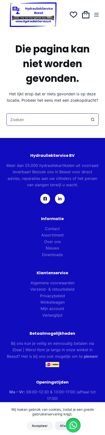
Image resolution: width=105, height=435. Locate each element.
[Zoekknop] (92, 119)
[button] (73, 425)
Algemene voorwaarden (52, 282)
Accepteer (40, 426)
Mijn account (52, 308)
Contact (52, 228)
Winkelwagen (52, 302)
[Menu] (96, 14)
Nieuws (52, 248)
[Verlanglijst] (73, 14)
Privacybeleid (52, 295)
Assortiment (52, 235)
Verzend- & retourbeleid (52, 289)
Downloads (52, 254)
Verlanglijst (52, 315)
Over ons (52, 241)
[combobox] (47, 119)
